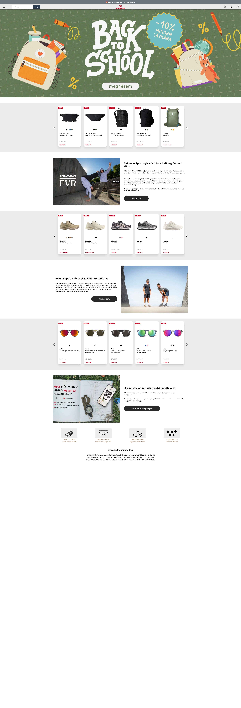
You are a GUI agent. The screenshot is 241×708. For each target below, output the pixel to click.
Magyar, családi (69, 439)
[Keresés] (36, 7)
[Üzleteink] (225, 7)
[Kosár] (231, 7)
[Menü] (4, 7)
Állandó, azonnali (103, 439)
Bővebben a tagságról (142, 408)
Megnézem (104, 299)
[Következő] (187, 128)
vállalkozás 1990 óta (69, 442)
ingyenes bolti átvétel (137, 442)
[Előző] (54, 128)
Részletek (136, 198)
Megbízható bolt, (172, 439)
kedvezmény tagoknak (103, 442)
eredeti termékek (172, 442)
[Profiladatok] (238, 7)
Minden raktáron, (138, 439)
